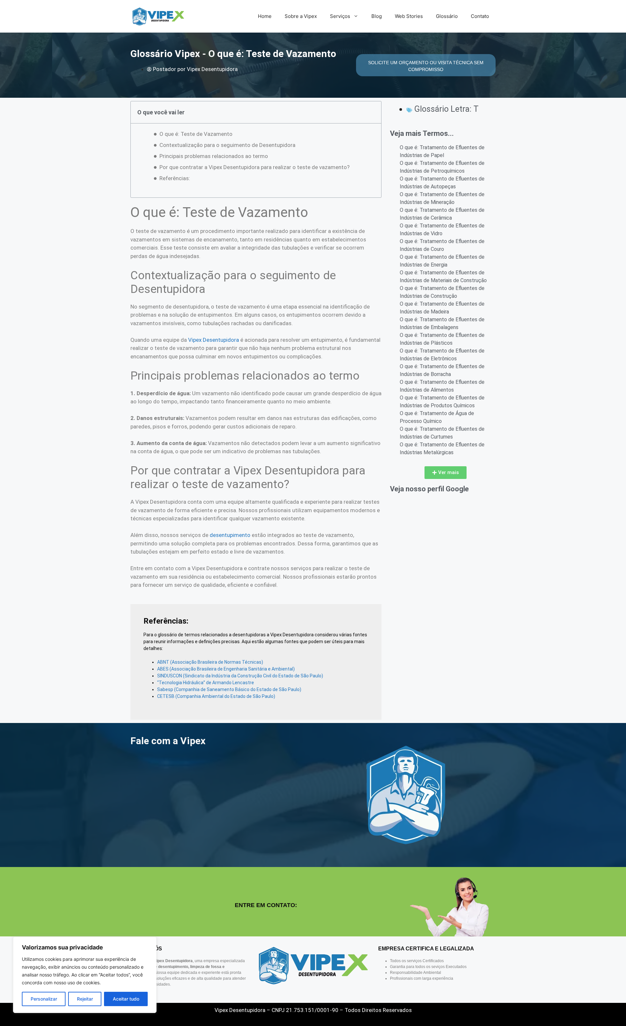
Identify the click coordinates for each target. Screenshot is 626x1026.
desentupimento (230, 535)
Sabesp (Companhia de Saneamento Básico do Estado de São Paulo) (229, 689)
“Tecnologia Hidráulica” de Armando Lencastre (205, 682)
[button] (446, 472)
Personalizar (44, 999)
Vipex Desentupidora (213, 340)
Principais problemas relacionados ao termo (213, 156)
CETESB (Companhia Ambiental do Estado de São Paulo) (216, 696)
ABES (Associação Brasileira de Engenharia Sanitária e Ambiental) (226, 669)
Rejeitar (85, 999)
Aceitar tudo (126, 999)
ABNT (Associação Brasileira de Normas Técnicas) (210, 662)
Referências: (174, 178)
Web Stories (409, 16)
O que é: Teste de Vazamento (195, 134)
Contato (480, 16)
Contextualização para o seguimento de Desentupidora (227, 145)
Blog (376, 16)
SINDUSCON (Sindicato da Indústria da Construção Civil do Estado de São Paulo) (240, 675)
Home (265, 16)
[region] (84, 975)
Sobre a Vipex (301, 16)
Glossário (447, 16)
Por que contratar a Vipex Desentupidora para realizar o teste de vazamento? (254, 167)
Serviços (340, 16)
